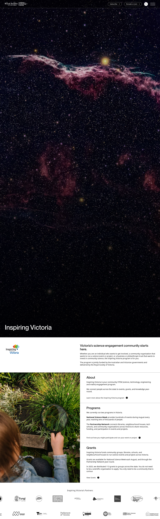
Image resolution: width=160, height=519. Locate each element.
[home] (16, 4)
